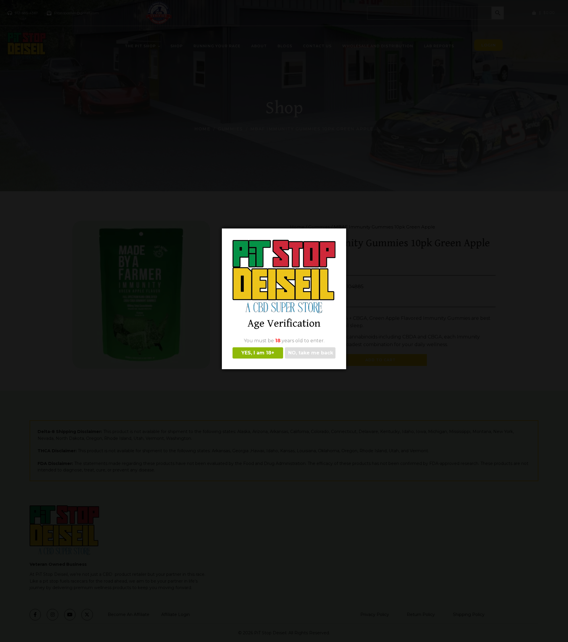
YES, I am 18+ (257, 353)
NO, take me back (310, 353)
